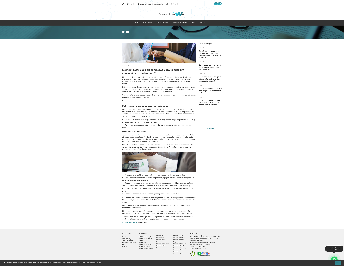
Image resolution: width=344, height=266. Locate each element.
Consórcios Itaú (161, 246)
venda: (150, 116)
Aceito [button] (338, 262)
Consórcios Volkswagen (180, 248)
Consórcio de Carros (145, 236)
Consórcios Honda (178, 246)
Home (137, 23)
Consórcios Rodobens (180, 244)
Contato (202, 23)
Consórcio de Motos (145, 244)
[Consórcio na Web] (172, 14)
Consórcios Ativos (144, 246)
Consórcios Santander (162, 248)
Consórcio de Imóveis (145, 238)
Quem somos (147, 23)
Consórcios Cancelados (146, 248)
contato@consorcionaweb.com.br (151, 4)
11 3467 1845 (173, 4)
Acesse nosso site (129, 222)
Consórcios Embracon (179, 254)
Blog (193, 23)
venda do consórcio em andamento (149, 135)
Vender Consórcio (162, 23)
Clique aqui (210, 128)
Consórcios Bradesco (162, 244)
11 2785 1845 (129, 4)
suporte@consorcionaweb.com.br (200, 244)
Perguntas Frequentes (180, 23)
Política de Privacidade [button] (93, 262)
